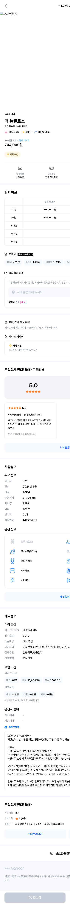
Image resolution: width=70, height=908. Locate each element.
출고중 (37, 898)
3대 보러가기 (35, 834)
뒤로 (6, 6)
